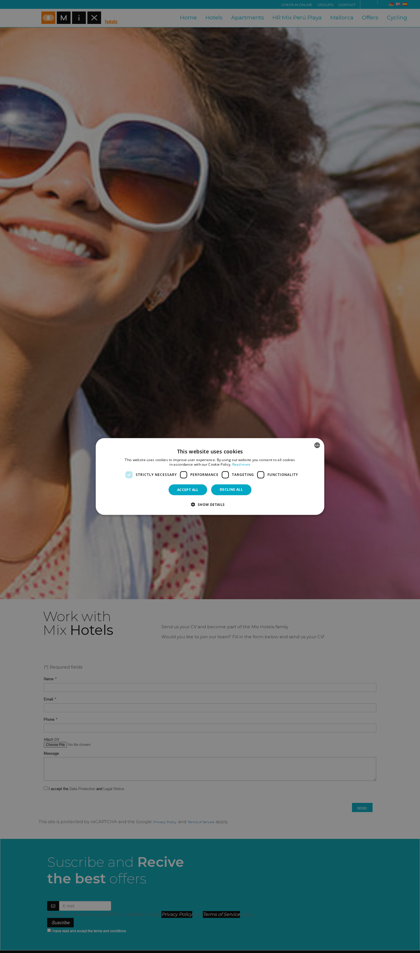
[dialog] (210, 476)
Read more (241, 464)
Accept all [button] (188, 489)
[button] (210, 504)
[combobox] (317, 445)
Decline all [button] (231, 489)
